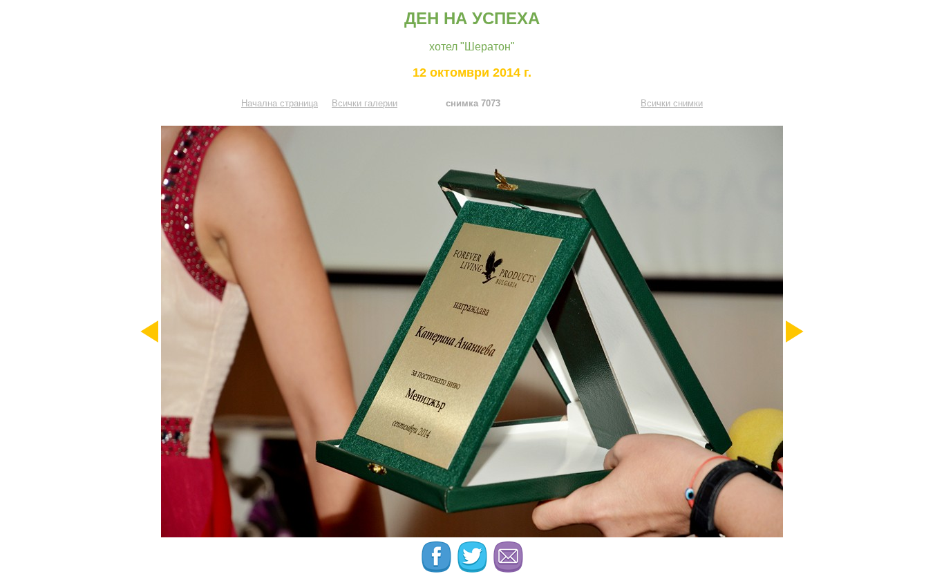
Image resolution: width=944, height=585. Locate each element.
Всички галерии (364, 103)
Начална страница (279, 103)
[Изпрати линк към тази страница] (508, 569)
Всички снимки (672, 103)
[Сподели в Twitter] (473, 569)
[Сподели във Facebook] (437, 569)
